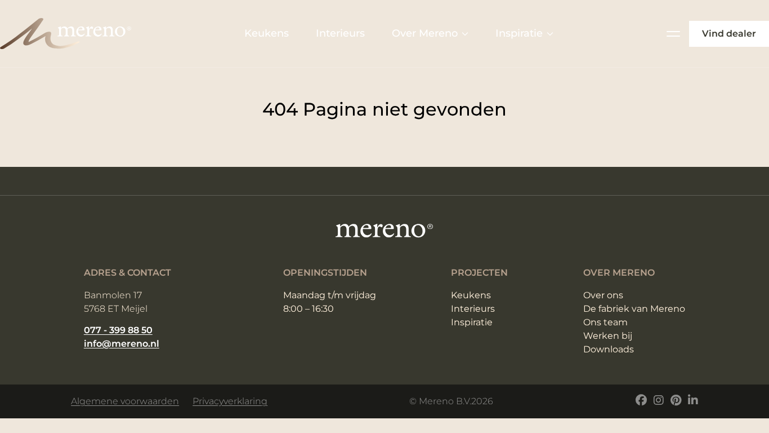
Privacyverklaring (230, 401)
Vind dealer (729, 33)
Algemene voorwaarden (125, 401)
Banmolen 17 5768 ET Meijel (115, 302)
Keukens (266, 33)
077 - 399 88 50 (118, 330)
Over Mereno (425, 33)
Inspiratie (519, 33)
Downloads (608, 349)
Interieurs (340, 33)
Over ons (603, 295)
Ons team (605, 322)
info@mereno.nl (121, 343)
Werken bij (607, 335)
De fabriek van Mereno (634, 308)
